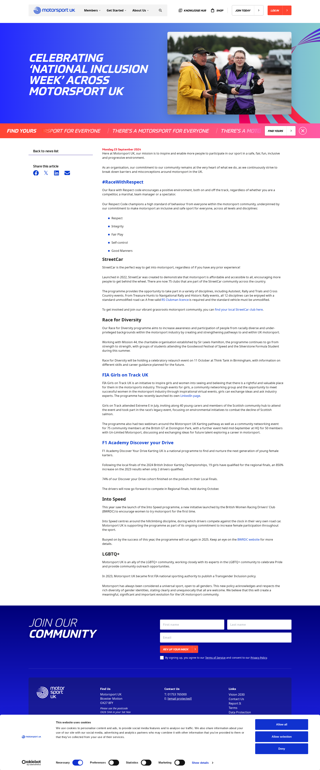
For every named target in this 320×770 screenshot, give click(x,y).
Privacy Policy (259, 657)
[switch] (114, 763)
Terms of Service (215, 657)
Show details (200, 762)
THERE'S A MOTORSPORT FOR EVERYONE (142, 130)
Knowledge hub (195, 10)
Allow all (281, 724)
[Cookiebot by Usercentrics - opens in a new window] (31, 763)
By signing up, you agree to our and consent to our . (216, 657)
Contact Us (236, 699)
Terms (233, 708)
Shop (219, 10)
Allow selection (282, 736)
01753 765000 (177, 694)
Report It (235, 703)
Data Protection (240, 712)
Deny (281, 748)
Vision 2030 (237, 694)
